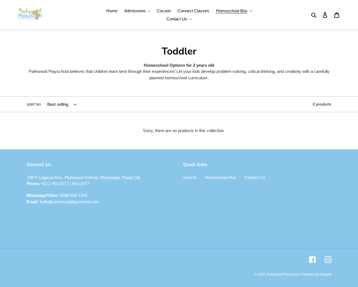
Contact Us (255, 177)
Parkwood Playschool (283, 274)
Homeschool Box (220, 177)
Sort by (34, 105)
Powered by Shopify (316, 274)
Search (189, 177)
